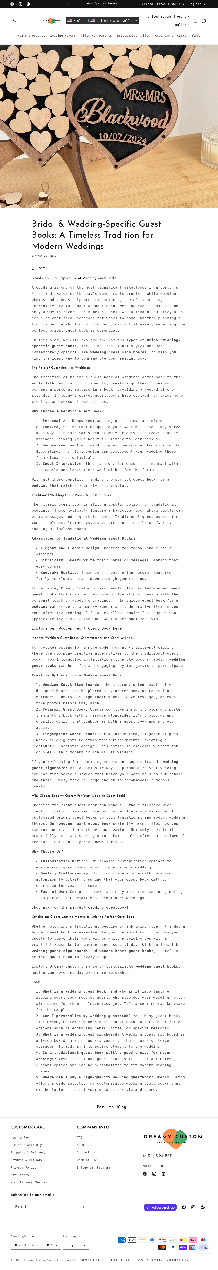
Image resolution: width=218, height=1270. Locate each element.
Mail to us (154, 1166)
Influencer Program (93, 1167)
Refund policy (92, 1259)
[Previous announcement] (67, 4)
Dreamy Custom (34, 1260)
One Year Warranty (26, 1145)
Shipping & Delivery (28, 1152)
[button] (15, 20)
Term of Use (87, 1160)
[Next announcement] (138, 4)
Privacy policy (119, 1259)
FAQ (79, 1137)
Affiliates (20, 1175)
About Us (84, 1145)
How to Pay (20, 1137)
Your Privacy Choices (29, 1182)
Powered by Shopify (61, 1260)
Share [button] (41, 268)
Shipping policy (179, 1259)
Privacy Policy (23, 1167)
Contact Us (86, 1152)
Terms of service (149, 1259)
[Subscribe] (82, 1207)
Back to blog (111, 1107)
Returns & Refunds (26, 1160)
